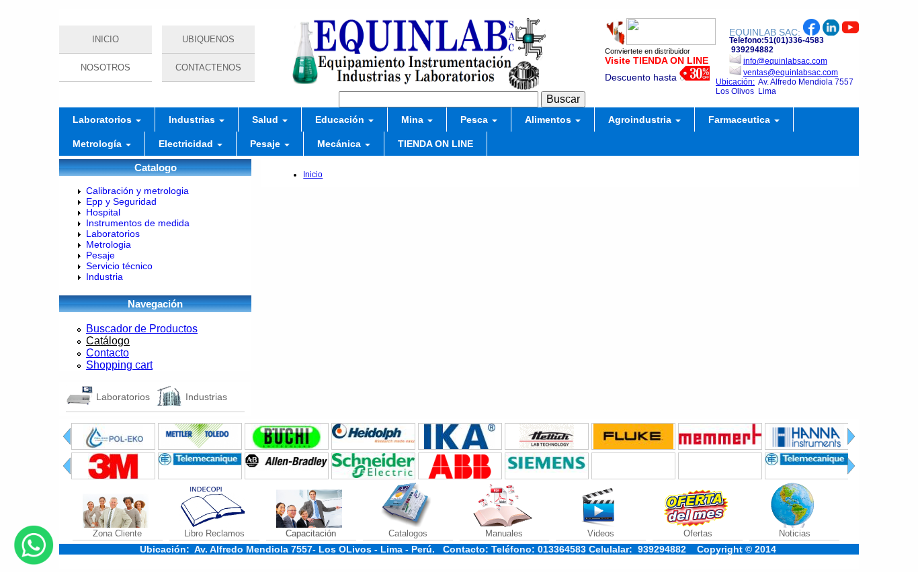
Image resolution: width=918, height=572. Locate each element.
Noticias (794, 533)
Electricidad (187, 143)
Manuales (504, 533)
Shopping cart (119, 365)
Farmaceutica (740, 119)
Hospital (103, 212)
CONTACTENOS (208, 67)
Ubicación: (735, 82)
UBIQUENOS (208, 39)
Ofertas (697, 533)
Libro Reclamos (214, 533)
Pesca (475, 119)
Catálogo (108, 340)
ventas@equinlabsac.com (790, 72)
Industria (104, 276)
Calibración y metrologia (137, 190)
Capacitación (311, 533)
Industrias (193, 119)
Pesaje (266, 143)
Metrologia (108, 244)
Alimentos (549, 119)
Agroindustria (641, 119)
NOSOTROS (105, 67)
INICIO (105, 39)
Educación (341, 119)
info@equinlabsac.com (785, 61)
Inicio (313, 174)
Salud (266, 119)
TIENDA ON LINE (435, 143)
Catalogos (407, 533)
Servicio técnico (119, 265)
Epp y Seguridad (121, 201)
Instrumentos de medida (138, 223)
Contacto (107, 353)
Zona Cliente (117, 533)
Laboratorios (103, 119)
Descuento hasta (642, 77)
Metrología (98, 143)
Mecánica (340, 143)
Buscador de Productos (142, 328)
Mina (413, 119)
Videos (600, 533)
